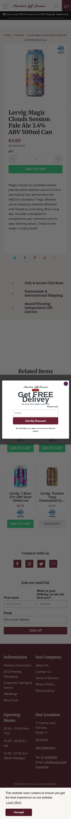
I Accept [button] (18, 812)
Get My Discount (35, 420)
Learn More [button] (13, 802)
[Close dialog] (66, 383)
